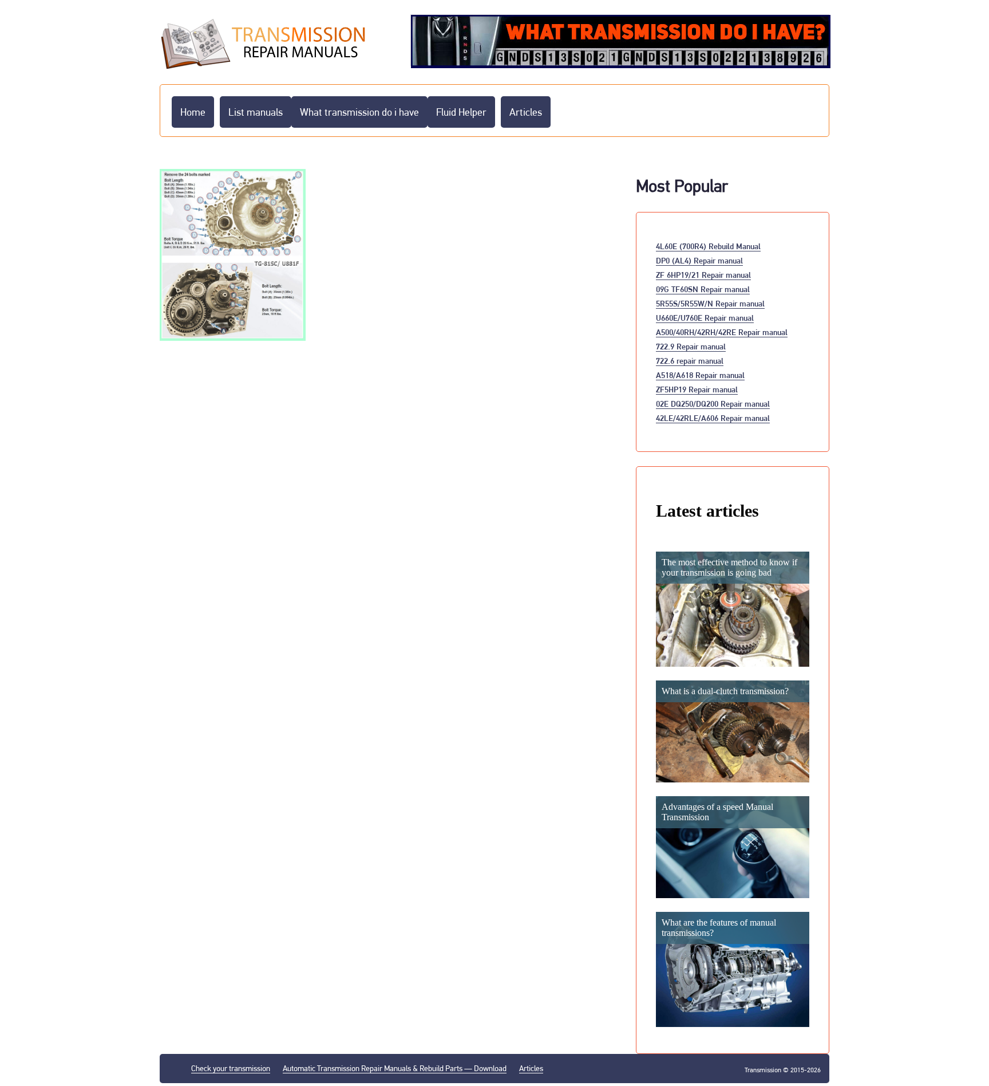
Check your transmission (230, 1068)
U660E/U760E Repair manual (705, 317)
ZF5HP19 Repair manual (697, 389)
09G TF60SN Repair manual (703, 289)
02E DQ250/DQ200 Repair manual (713, 403)
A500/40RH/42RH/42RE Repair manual (722, 332)
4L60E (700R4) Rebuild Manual (708, 246)
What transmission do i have (359, 112)
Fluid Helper (461, 112)
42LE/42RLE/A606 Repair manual (713, 418)
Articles (525, 112)
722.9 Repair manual (691, 346)
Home (192, 112)
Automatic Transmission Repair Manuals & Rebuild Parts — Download (395, 1068)
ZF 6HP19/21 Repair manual (703, 275)
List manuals (255, 112)
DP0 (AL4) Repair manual (699, 260)
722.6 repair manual (689, 360)
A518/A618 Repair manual (700, 375)
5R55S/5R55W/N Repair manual (710, 303)
